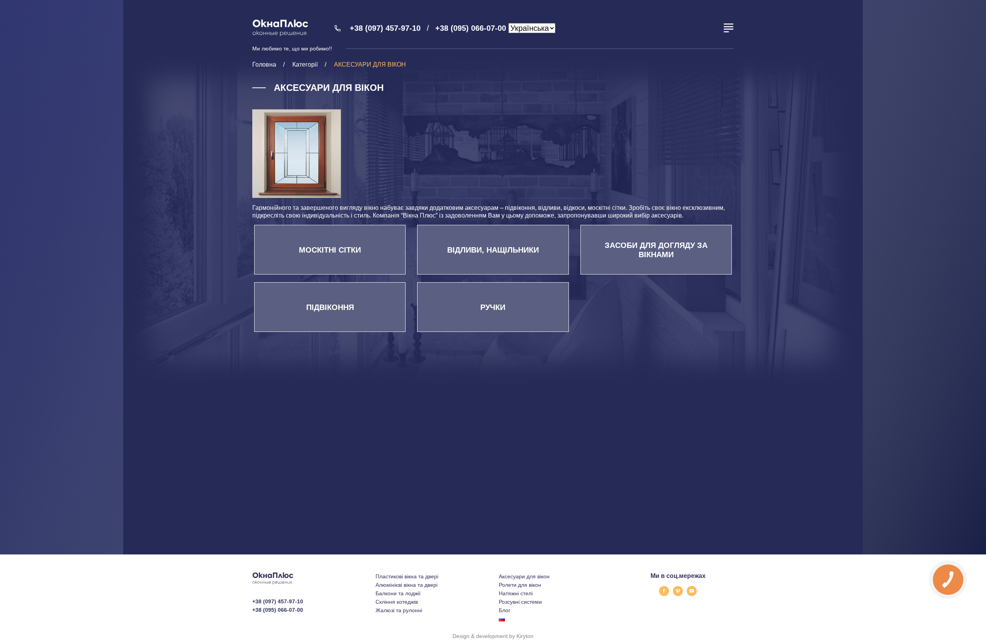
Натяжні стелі (516, 593)
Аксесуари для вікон (524, 576)
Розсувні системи (520, 602)
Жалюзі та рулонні (399, 610)
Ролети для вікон (520, 585)
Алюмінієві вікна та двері (407, 585)
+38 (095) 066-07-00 (470, 28)
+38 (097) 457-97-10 (385, 28)
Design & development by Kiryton (493, 636)
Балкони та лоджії (398, 593)
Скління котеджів (397, 602)
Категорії (305, 64)
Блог (504, 610)
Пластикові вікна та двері (407, 576)
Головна (264, 64)
